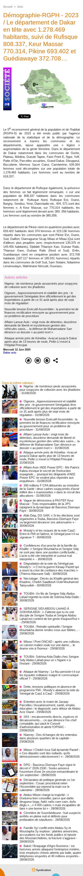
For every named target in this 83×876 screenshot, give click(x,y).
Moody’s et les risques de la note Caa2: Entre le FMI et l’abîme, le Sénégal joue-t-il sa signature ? (49, 534)
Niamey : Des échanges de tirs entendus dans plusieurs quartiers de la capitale (48, 736)
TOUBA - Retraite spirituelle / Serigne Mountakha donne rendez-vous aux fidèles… (49, 628)
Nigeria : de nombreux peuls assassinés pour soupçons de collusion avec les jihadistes (41, 285)
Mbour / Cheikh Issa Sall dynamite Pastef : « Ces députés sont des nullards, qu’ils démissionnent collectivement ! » (50, 753)
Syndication (43, 870)
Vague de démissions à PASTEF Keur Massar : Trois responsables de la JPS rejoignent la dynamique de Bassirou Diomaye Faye (50, 505)
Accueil (7, 6)
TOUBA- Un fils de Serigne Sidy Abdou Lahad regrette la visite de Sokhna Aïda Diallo (49, 595)
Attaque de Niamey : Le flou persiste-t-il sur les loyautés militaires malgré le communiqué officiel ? (50, 675)
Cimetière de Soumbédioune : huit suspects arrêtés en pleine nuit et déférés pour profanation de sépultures (50, 816)
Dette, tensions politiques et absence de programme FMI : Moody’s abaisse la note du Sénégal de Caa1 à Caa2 (49, 690)
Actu (20, 6)
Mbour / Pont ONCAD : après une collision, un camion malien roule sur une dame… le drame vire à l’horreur (50, 645)
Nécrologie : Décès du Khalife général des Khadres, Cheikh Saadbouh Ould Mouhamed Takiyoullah (49, 582)
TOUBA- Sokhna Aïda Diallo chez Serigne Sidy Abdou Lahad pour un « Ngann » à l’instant (49, 660)
